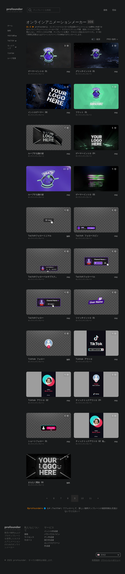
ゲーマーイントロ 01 (37, 71)
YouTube (11, 36)
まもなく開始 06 (35, 482)
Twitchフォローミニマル (39, 236)
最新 (98, 39)
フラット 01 (81, 112)
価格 (105, 10)
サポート (28, 540)
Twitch (10, 41)
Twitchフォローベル (85, 277)
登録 (114, 10)
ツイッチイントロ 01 (85, 318)
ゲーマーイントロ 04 (85, 153)
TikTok (10, 53)
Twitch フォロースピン (87, 236)
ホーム (10, 26)
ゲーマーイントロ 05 (85, 194)
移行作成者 (49, 540)
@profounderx (35, 508)
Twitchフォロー (36, 318)
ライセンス (29, 537)
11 (90, 498)
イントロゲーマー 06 (37, 112)
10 (82, 498)
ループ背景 (11, 58)
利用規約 (96, 560)
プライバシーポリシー (110, 560)
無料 (9, 31)
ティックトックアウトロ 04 (88, 400)
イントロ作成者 (51, 531)
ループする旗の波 (36, 153)
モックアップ (10, 47)
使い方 (29, 27)
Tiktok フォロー (36, 359)
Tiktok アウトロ (84, 359)
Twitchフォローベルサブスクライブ (43, 277)
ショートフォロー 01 (37, 441)
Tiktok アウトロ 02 (38, 400)
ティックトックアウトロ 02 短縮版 (91, 441)
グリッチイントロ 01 (85, 71)
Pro (68, 72)
